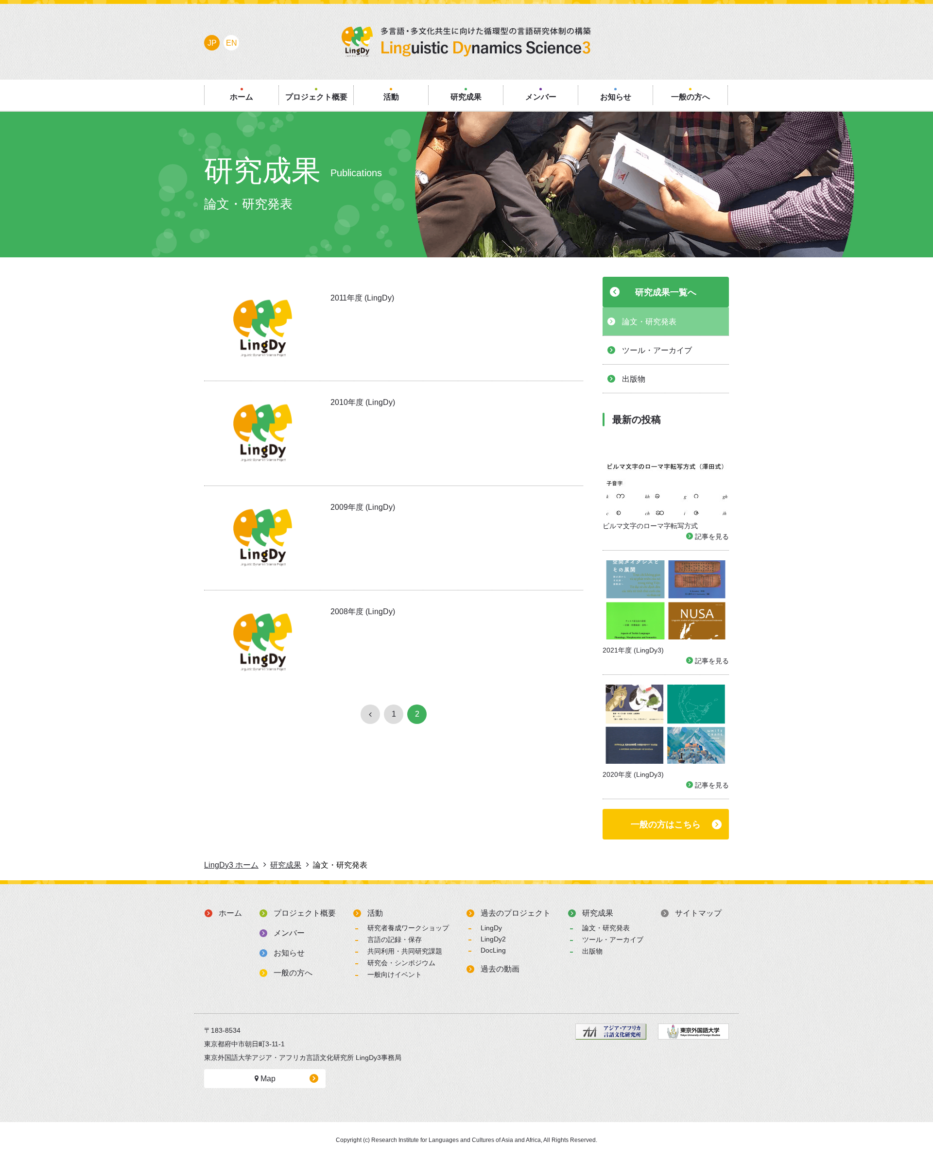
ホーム (230, 913)
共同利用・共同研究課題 (404, 951)
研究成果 (597, 913)
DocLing (493, 950)
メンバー (289, 933)
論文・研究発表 (606, 928)
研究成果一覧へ (665, 292)
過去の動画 (500, 969)
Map (267, 1078)
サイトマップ (698, 913)
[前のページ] (370, 714)
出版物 (592, 951)
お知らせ (289, 953)
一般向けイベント (394, 974)
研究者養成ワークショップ (408, 928)
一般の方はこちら (666, 824)
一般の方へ (293, 973)
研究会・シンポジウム (401, 963)
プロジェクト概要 (305, 913)
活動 (375, 913)
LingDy (491, 928)
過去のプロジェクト (516, 913)
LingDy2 (493, 939)
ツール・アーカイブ (612, 939)
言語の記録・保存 (394, 939)
